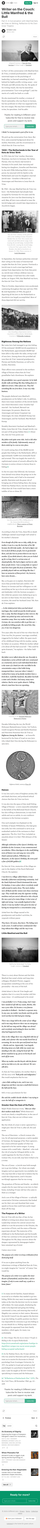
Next (33, 1418)
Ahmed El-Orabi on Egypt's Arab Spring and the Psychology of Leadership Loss (13, 1456)
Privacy (22, 1511)
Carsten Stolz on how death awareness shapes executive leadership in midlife (12, 1473)
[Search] (36, 1426)
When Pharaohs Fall (10, 1453)
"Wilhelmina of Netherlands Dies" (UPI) (19, 1378)
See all (5, 1484)
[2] (8, 467)
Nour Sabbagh (14, 1445)
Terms (28, 1511)
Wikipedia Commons (23, 336)
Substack (10, 1524)
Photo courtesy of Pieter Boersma (25, 525)
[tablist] (7, 1426)
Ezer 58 (28, 784)
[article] (20, 1439)
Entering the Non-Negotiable (14, 1470)
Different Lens (11, 30)
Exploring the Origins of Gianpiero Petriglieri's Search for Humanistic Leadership (14, 1435)
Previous (8, 1418)
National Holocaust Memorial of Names (22, 717)
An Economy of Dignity (11, 1432)
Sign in (35, 3)
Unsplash (29, 65)
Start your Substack (15, 1518)
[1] (29, 432)
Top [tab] (4, 1426)
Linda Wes (12, 1443)
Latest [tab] (9, 1426)
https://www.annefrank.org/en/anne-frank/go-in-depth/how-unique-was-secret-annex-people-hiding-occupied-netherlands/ (20, 1346)
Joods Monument (19, 253)
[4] (20, 861)
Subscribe (28, 3)
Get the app (30, 1518)
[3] (2, 1354)
